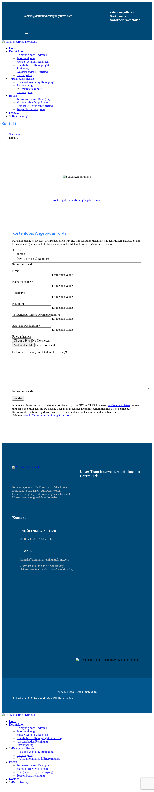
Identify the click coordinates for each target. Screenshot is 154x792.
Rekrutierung (20, 116)
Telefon (18, 292)
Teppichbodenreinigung (31, 109)
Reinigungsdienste (23, 78)
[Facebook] (26, 32)
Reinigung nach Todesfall (32, 54)
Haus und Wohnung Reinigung (35, 82)
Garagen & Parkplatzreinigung (35, 105)
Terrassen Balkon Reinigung (33, 99)
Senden (18, 398)
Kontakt (14, 112)
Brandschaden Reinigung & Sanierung (39, 738)
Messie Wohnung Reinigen (33, 61)
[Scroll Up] (3, 788)
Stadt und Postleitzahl (26, 325)
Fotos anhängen (21, 336)
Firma (15, 270)
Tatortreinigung (26, 58)
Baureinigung (25, 85)
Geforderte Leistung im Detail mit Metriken (39, 352)
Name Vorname (23, 281)
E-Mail (18, 303)
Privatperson (26, 258)
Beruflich (43, 258)
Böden (13, 95)
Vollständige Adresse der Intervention (36, 314)
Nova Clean (74, 691)
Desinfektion (16, 51)
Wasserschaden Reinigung (32, 71)
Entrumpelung (25, 75)
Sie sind (17, 250)
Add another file (23, 345)
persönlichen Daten (118, 405)
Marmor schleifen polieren (32, 102)
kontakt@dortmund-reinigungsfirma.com (48, 16)
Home (12, 48)
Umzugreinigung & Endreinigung (30, 90)
